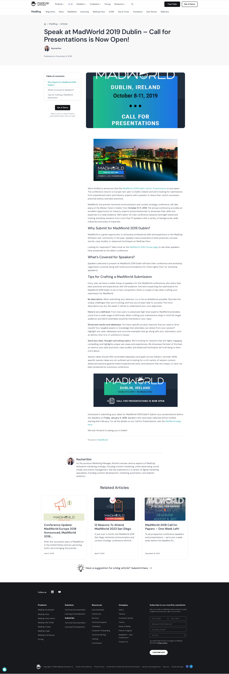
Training (95, 639)
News (61, 11)
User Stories (151, 11)
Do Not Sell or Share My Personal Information (123, 667)
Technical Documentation (75, 610)
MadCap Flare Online (46, 618)
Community (96, 614)
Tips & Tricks (123, 11)
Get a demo (189, 4)
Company (123, 605)
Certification (97, 643)
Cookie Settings (177, 667)
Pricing (108, 4)
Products (58, 4)
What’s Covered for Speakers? (61, 90)
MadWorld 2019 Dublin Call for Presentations (145, 188)
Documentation (98, 610)
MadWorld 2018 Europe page (144, 247)
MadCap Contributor (46, 635)
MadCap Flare (99, 11)
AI (72, 4)
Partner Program (125, 630)
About (121, 610)
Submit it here (139, 568)
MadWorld (72, 11)
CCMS (111, 11)
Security (166, 667)
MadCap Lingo (44, 631)
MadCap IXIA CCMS (46, 623)
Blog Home (50, 11)
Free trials (172, 4)
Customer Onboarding (101, 630)
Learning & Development (75, 614)
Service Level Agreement (151, 667)
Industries (69, 618)
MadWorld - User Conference (126, 636)
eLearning (84, 11)
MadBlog (53, 23)
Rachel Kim (56, 48)
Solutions (80, 4)
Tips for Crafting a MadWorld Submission (60, 96)
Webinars (165, 11)
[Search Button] (132, 4)
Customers (94, 4)
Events (121, 622)
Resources (119, 4)
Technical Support (99, 622)
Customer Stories (126, 618)
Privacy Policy (162, 643)
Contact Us (123, 642)
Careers (122, 614)
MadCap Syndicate (46, 610)
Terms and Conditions (84, 667)
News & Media (124, 626)
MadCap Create (44, 627)
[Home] (45, 24)
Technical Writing (99, 635)
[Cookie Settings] (4, 669)
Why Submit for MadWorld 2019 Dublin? (62, 83)
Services (95, 618)
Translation (138, 11)
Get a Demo (62, 107)
